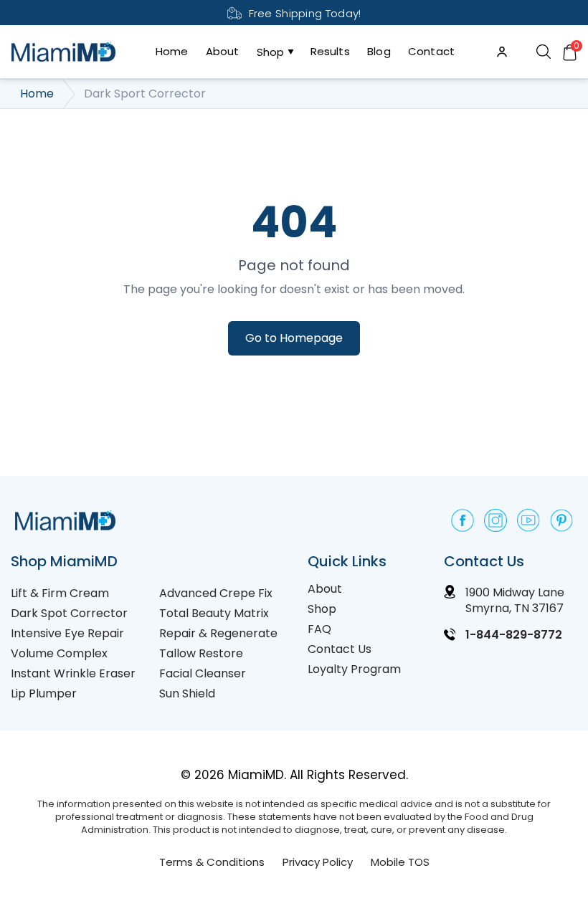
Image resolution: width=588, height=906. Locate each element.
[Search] (543, 52)
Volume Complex (59, 653)
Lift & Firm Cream (60, 593)
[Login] (502, 52)
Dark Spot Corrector (69, 613)
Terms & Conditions (212, 861)
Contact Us (339, 649)
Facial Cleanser (202, 673)
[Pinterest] (561, 520)
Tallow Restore (201, 653)
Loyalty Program (354, 669)
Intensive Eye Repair (67, 633)
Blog (379, 51)
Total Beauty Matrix (214, 613)
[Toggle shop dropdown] (289, 51)
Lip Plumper (44, 693)
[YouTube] (528, 520)
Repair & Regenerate (218, 633)
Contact (431, 51)
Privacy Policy (318, 861)
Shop (271, 52)
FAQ (319, 629)
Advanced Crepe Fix (215, 593)
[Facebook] (462, 520)
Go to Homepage (294, 338)
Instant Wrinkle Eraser (73, 673)
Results (330, 51)
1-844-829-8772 (513, 634)
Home (172, 51)
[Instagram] (495, 520)
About (223, 51)
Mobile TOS (400, 861)
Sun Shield (187, 693)
